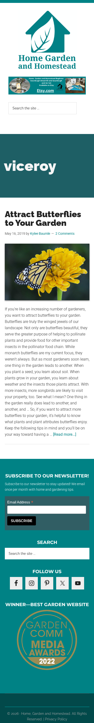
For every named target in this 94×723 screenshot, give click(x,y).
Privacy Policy (56, 719)
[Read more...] (64, 434)
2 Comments (64, 233)
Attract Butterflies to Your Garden (43, 218)
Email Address (20, 502)
